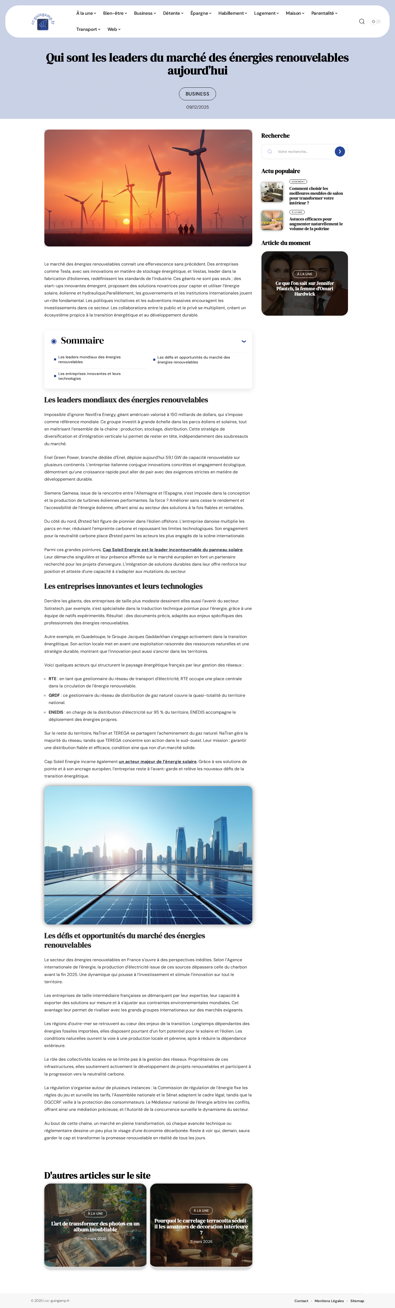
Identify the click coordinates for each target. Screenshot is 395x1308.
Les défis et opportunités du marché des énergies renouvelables (193, 359)
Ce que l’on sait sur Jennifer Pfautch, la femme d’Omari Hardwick (305, 288)
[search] (362, 21)
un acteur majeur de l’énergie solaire (158, 761)
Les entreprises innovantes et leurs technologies (89, 376)
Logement (298, 181)
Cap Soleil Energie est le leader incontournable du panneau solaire (173, 549)
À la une (95, 1213)
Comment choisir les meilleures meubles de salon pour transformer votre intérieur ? (316, 195)
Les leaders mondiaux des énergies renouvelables (89, 359)
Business (198, 94)
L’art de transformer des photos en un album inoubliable (95, 1226)
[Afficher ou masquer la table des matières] (175, 341)
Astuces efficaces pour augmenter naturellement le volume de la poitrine (316, 223)
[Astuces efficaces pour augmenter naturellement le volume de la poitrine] (272, 220)
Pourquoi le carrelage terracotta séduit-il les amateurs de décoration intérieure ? (201, 1226)
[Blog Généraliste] (42, 21)
